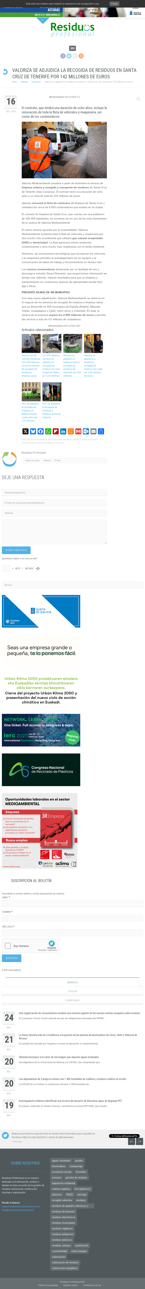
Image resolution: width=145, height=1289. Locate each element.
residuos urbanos (61, 1245)
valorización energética (64, 1268)
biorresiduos (58, 1166)
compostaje (76, 1166)
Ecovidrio (81, 1171)
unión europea (79, 1251)
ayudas (79, 1160)
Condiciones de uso (92, 1285)
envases (56, 1177)
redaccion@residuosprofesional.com (21, 1206)
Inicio (14, 82)
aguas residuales (61, 1160)
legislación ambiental (63, 1183)
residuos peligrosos (62, 1234)
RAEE (69, 1194)
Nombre (7, 912)
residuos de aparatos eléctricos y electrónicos (70, 1206)
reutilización (81, 1245)
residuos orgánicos (62, 1228)
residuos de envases (63, 1211)
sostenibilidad (59, 1251)
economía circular (62, 1171)
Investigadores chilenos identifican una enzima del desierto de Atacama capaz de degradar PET (70, 1101)
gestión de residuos (76, 1177)
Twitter (69, 55)
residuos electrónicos (63, 1217)
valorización (58, 1256)
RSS (81, 55)
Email (6, 897)
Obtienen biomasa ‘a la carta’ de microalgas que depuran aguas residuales (59, 1057)
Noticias (24, 82)
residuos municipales (63, 1222)
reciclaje (81, 1194)
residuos (81, 1200)
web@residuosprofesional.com (18, 1210)
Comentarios (72, 1000)
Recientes (72, 982)
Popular (72, 991)
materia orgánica (61, 1188)
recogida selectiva (62, 1200)
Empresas (36, 82)
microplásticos (82, 1188)
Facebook (63, 55)
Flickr (75, 55)
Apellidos (8, 926)
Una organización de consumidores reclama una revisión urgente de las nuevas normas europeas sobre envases (79, 1013)
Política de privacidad (48, 1285)
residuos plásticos (62, 1239)
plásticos (57, 1194)
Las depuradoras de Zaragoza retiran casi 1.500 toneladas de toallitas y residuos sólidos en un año (72, 1079)
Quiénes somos (70, 1285)
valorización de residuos (65, 1262)
